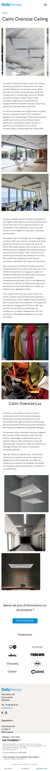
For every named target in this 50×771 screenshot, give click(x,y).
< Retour (4, 13)
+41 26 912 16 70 (11, 705)
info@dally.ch (7, 708)
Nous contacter (25, 621)
